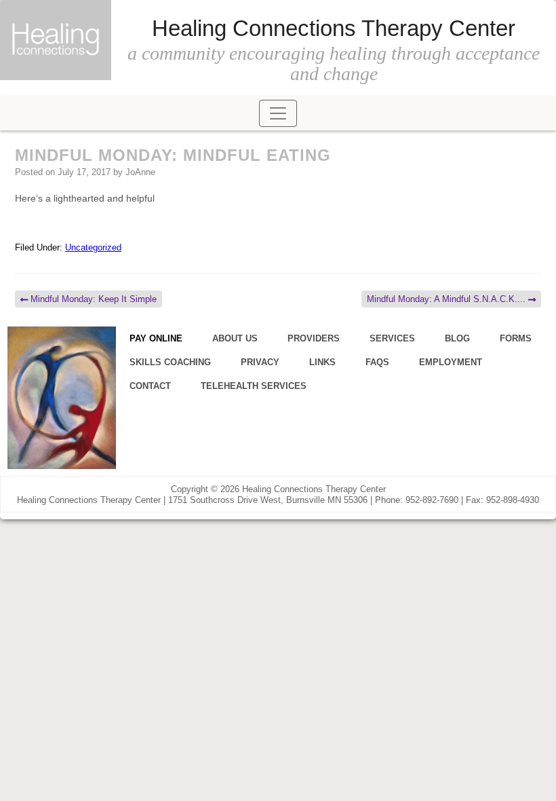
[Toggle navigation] (278, 113)
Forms (516, 338)
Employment (450, 362)
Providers (313, 338)
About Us (235, 338)
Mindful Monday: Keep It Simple (92, 299)
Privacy (260, 362)
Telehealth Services (253, 386)
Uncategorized (93, 247)
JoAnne (140, 172)
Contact (150, 386)
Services (392, 338)
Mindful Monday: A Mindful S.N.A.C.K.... (447, 299)
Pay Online (156, 338)
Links (322, 362)
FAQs (377, 362)
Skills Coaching (170, 362)
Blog (457, 338)
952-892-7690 (431, 500)
